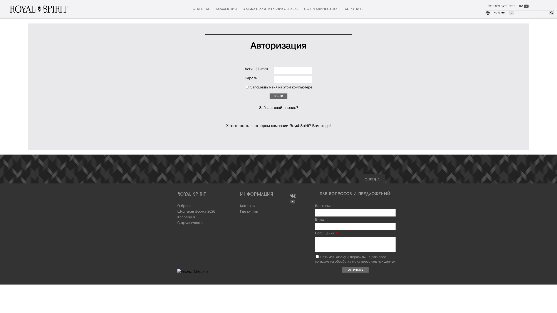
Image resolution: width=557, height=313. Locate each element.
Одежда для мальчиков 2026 (270, 9)
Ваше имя (324, 206)
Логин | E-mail (256, 69)
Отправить (355, 270)
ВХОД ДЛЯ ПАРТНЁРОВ (501, 6)
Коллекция (226, 9)
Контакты (247, 206)
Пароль (251, 78)
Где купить (353, 9)
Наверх (372, 179)
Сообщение (326, 233)
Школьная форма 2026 (196, 211)
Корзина (503, 12)
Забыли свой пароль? (278, 108)
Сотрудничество (320, 9)
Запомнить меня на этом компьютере (280, 87)
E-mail (321, 219)
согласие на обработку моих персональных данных (355, 261)
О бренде (201, 9)
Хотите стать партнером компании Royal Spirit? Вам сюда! (278, 126)
